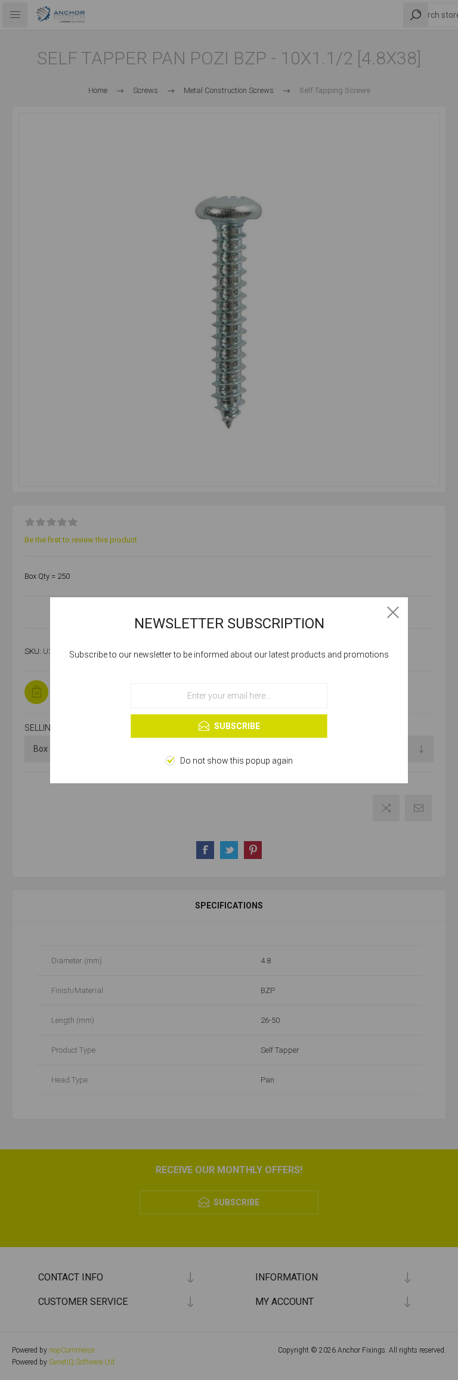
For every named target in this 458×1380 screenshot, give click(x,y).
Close (393, 612)
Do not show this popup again (236, 760)
